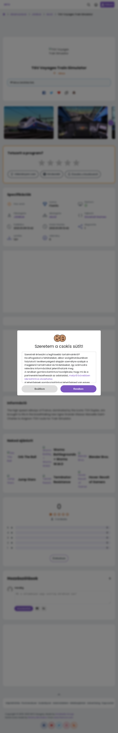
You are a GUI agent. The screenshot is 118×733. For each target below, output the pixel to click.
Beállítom (40, 389)
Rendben (78, 389)
